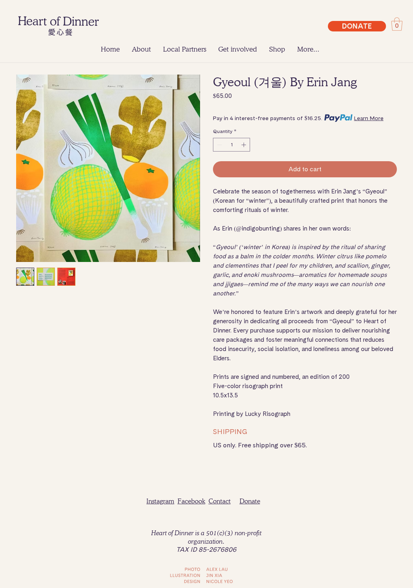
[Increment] (244, 144)
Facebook (191, 501)
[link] (397, 24)
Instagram (160, 501)
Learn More (369, 118)
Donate (250, 501)
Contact (220, 501)
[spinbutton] (231, 144)
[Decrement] (218, 144)
